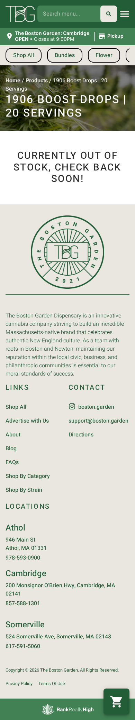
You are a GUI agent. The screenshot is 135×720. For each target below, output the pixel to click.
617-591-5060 (23, 646)
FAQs (12, 462)
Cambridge (26, 573)
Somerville (25, 625)
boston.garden (96, 407)
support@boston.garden (98, 421)
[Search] (108, 14)
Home (13, 80)
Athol (15, 528)
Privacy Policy (19, 684)
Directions (81, 435)
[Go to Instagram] (72, 406)
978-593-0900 (23, 558)
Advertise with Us (27, 421)
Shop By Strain (24, 490)
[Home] (67, 252)
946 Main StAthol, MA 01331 (26, 544)
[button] (124, 14)
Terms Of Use (51, 684)
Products (37, 80)
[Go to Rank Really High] (67, 709)
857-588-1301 (23, 603)
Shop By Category (28, 476)
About (13, 435)
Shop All (16, 407)
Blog (11, 448)
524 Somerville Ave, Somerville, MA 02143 (58, 637)
